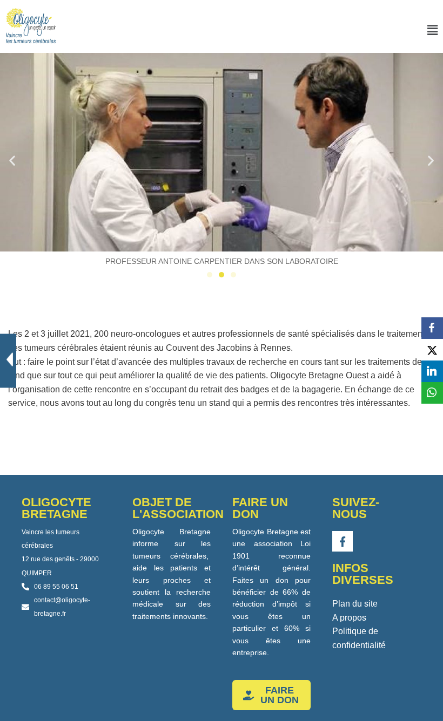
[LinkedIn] (432, 371)
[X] (432, 349)
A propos (349, 617)
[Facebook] (432, 328)
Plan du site (355, 603)
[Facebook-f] (342, 541)
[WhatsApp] (432, 393)
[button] (432, 30)
